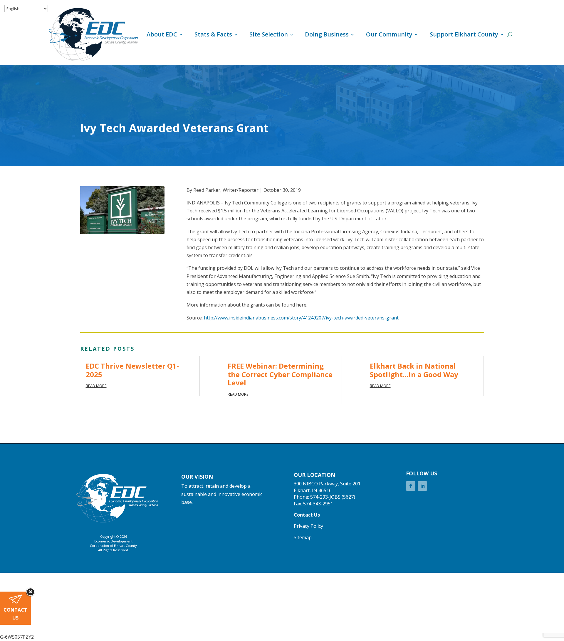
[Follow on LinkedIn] (422, 486)
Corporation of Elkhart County (113, 545)
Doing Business (327, 34)
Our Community (389, 34)
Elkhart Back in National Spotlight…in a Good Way (414, 370)
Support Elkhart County (464, 34)
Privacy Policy (308, 526)
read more (96, 385)
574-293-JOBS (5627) (332, 497)
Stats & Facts (213, 34)
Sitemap (303, 537)
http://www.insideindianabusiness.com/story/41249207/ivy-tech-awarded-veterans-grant (301, 317)
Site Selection (268, 34)
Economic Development (113, 541)
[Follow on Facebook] (410, 486)
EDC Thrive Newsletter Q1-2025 (132, 370)
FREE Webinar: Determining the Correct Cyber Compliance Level (280, 374)
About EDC (162, 34)
